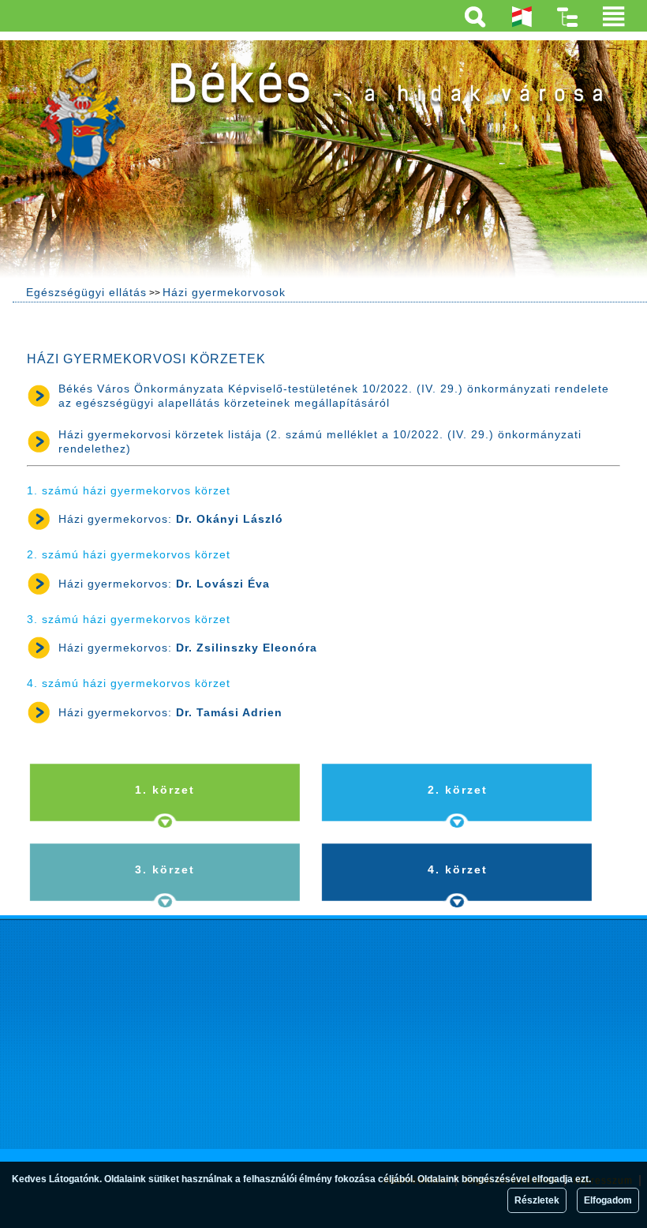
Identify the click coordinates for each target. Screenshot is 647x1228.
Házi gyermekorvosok (224, 292)
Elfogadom (608, 1200)
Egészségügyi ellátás (86, 292)
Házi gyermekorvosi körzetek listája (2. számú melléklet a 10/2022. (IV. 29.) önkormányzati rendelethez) (320, 441)
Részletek (536, 1200)
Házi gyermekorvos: (170, 519)
